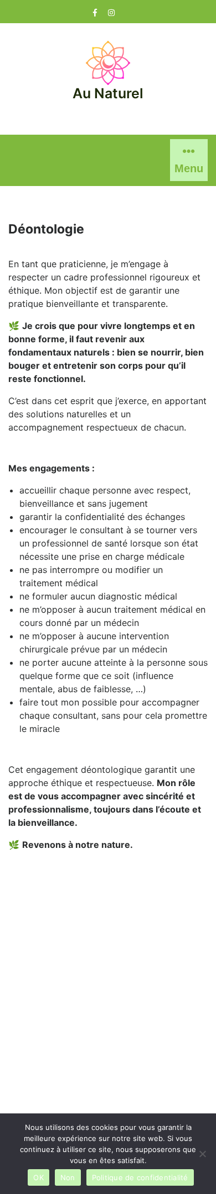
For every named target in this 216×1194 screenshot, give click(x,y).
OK (38, 1177)
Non (67, 1177)
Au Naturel (108, 93)
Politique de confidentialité (140, 1177)
